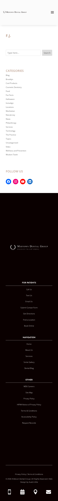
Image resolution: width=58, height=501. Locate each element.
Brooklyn (9, 79)
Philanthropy (11, 123)
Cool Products (11, 83)
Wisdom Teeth (12, 154)
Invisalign (10, 103)
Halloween (10, 99)
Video (8, 147)
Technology (10, 131)
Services (9, 127)
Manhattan (10, 111)
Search (47, 52)
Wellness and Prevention (16, 150)
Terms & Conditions (35, 474)
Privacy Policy (20, 474)
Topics (8, 139)
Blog (8, 75)
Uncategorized (12, 142)
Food (8, 91)
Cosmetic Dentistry (14, 87)
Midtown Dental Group (21, 479)
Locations (10, 107)
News (8, 119)
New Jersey (10, 115)
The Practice (11, 134)
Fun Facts (10, 95)
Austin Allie (33, 482)
